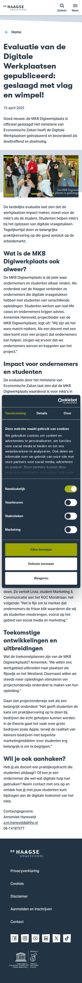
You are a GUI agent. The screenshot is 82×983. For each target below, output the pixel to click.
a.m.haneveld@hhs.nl (20, 823)
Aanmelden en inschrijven (31, 909)
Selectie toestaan (41, 564)
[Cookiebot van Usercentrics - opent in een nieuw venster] (58, 401)
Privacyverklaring (24, 871)
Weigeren (41, 578)
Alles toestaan (41, 549)
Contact (17, 922)
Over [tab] (67, 413)
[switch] (71, 502)
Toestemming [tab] (15, 413)
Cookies (17, 884)
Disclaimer (19, 896)
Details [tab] (42, 413)
